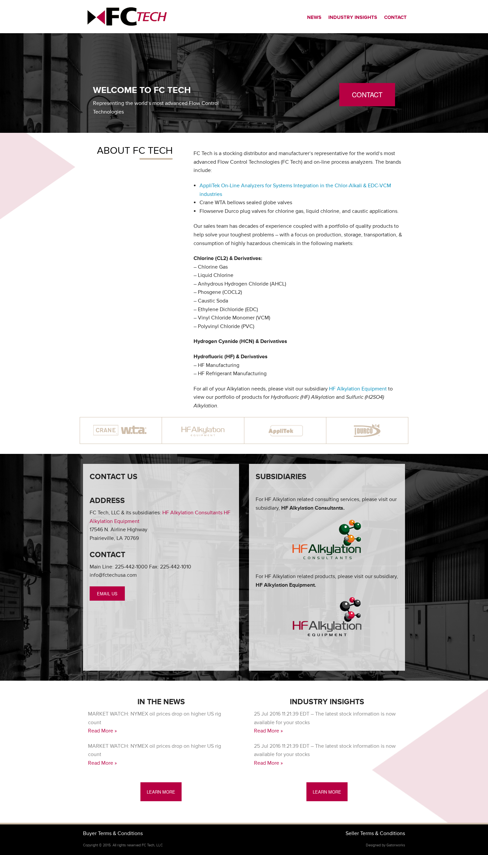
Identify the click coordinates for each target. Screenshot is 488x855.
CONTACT (367, 94)
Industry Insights (352, 17)
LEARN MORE (161, 792)
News (314, 17)
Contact (395, 17)
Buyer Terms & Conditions (113, 833)
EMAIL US (107, 593)
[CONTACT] (367, 111)
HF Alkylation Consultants (192, 512)
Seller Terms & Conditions (375, 833)
